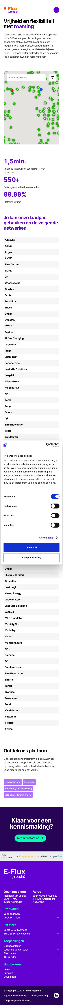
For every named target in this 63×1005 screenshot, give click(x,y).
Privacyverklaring (39, 995)
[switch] (55, 506)
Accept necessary (31, 557)
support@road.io (13, 901)
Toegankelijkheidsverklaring (17, 1000)
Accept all (31, 547)
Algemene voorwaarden (15, 995)
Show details (46, 537)
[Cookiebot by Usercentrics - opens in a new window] (46, 445)
